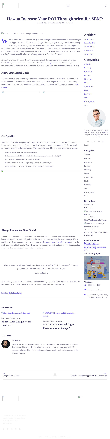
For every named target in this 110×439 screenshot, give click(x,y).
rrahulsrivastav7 (55, 23)
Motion (86, 83)
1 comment (69, 23)
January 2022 (88, 47)
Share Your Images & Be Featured (95, 220)
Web (85, 105)
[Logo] (10, 5)
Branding (87, 68)
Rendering (17, 318)
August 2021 (88, 50)
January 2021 (88, 54)
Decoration (88, 72)
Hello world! (88, 208)
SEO (62, 23)
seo (104, 247)
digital (11, 293)
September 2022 (89, 43)
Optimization (88, 87)
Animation (59, 321)
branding (4, 293)
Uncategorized (89, 101)
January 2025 (88, 39)
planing (100, 247)
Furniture (87, 75)
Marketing (87, 79)
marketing (18, 293)
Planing (86, 90)
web (85, 250)
